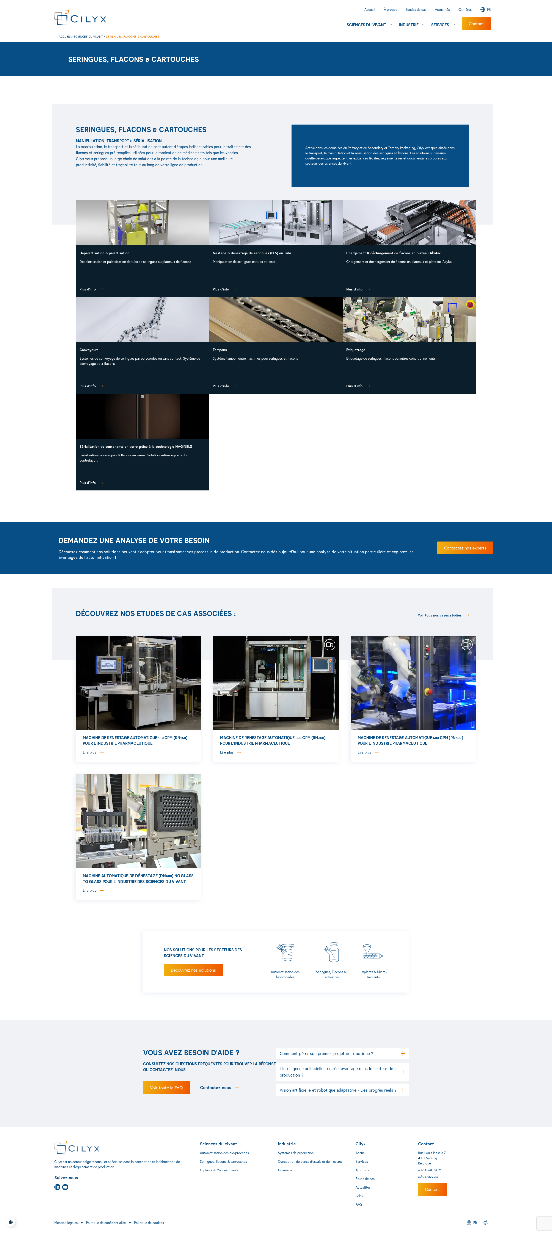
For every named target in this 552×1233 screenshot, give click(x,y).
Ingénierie (285, 1170)
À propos (362, 1170)
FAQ (359, 1204)
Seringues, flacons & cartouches (223, 1161)
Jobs (359, 1196)
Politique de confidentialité (106, 1222)
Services (362, 1161)
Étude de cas (365, 1178)
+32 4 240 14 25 (430, 1170)
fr (489, 9)
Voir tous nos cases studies (440, 615)
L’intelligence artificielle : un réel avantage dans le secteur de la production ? (339, 1072)
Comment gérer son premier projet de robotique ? (326, 1053)
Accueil (65, 36)
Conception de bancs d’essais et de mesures (310, 1161)
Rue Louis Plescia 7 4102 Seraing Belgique (432, 1157)
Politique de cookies (149, 1222)
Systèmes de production (296, 1152)
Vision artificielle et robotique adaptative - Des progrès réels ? (338, 1090)
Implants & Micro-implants (219, 1170)
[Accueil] (127, 1147)
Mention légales (66, 1222)
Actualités (363, 1187)
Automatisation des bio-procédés (224, 1152)
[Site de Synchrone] (485, 1222)
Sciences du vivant (88, 36)
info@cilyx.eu (428, 1177)
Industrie (287, 1144)
